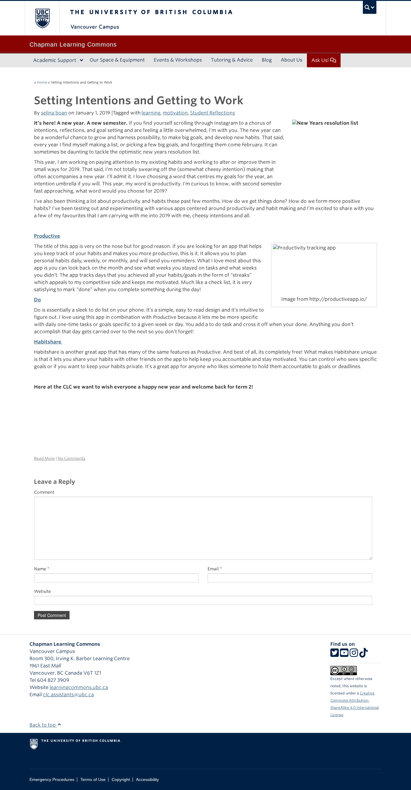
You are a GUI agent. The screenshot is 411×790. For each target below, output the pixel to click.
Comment (44, 492)
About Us (291, 60)
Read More (44, 458)
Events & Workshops (178, 60)
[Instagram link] (354, 654)
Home (42, 82)
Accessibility (147, 779)
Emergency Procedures (51, 779)
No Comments (71, 458)
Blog (267, 60)
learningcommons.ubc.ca (79, 687)
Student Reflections (212, 113)
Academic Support (54, 60)
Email (215, 568)
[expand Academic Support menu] (81, 60)
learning (151, 113)
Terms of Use (93, 779)
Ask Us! (320, 60)
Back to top (43, 725)
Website (42, 591)
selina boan (54, 113)
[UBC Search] (369, 7)
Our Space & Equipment (117, 60)
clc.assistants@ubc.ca (68, 694)
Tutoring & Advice (232, 60)
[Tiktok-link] (363, 654)
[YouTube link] (344, 654)
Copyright (121, 779)
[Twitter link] (334, 654)
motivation (175, 113)
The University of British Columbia (42, 18)
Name (41, 568)
